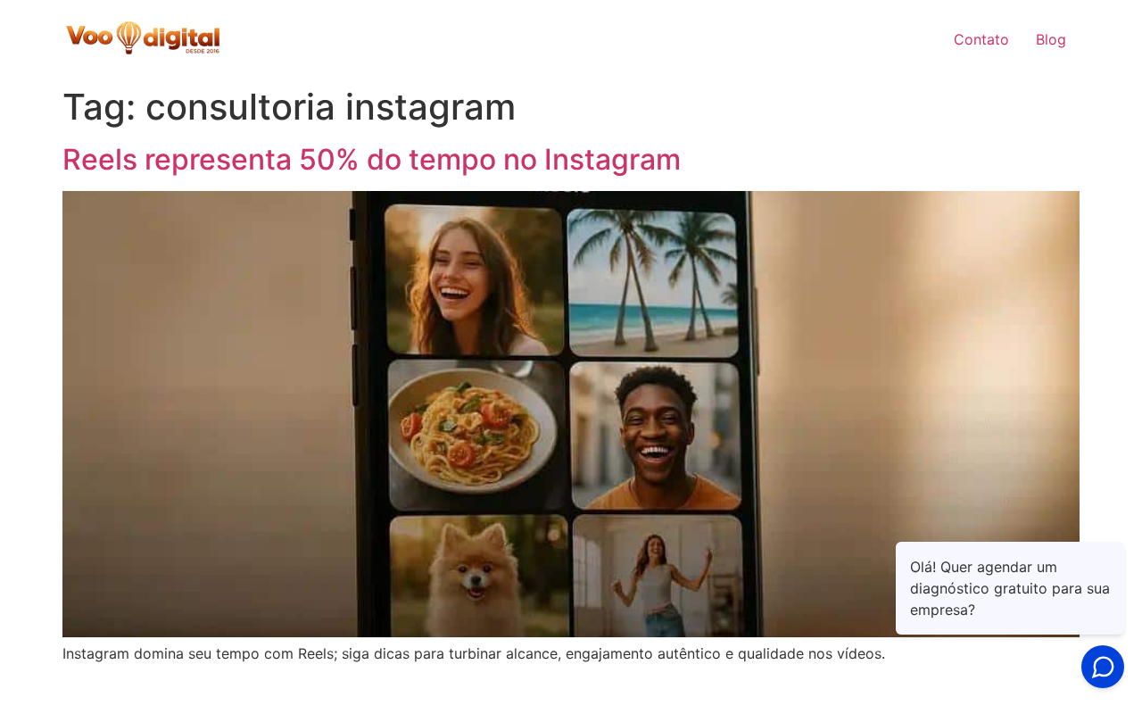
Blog (1051, 39)
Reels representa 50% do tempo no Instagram (371, 159)
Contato (981, 39)
